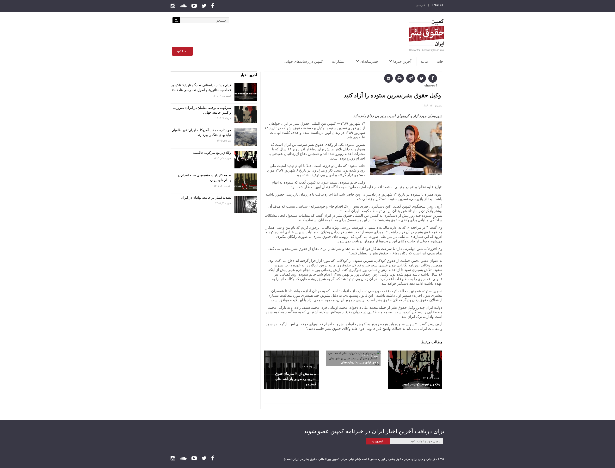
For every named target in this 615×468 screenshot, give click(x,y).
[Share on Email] (388, 78)
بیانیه (424, 61)
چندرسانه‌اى (369, 61)
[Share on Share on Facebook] (432, 78)
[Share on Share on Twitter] (421, 78)
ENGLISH (438, 5)
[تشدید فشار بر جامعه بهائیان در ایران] (245, 204)
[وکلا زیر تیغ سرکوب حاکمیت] (415, 370)
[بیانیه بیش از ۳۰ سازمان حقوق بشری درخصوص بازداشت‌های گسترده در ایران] (291, 370)
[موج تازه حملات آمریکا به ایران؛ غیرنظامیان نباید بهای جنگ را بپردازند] (245, 137)
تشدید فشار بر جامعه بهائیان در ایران (205, 197)
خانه (440, 61)
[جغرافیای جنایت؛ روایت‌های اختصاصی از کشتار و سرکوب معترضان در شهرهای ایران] (353, 358)
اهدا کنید (181, 51)
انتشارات (338, 61)
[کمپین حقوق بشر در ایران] (426, 35)
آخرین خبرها (402, 61)
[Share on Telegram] (410, 78)
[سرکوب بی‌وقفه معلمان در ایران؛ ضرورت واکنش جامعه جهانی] (245, 114)
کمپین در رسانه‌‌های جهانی (303, 61)
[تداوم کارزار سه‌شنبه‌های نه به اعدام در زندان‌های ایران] (245, 182)
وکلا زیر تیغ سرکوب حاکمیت (211, 152)
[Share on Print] (399, 78)
